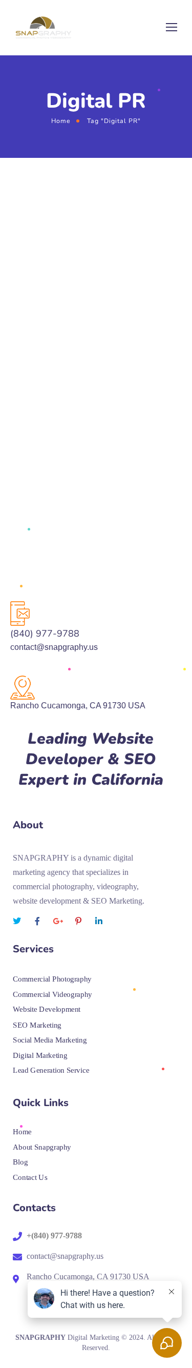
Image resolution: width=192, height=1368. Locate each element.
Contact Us (30, 1177)
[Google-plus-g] (58, 921)
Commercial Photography (52, 979)
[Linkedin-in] (99, 921)
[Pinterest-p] (78, 921)
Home (61, 120)
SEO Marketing (37, 1024)
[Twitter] (17, 921)
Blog (20, 1162)
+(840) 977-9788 (54, 1235)
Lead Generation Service (51, 1070)
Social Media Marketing (50, 1040)
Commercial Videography (53, 994)
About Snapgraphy (42, 1146)
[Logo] (43, 27)
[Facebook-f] (37, 921)
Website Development (46, 1010)
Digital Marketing (40, 1055)
